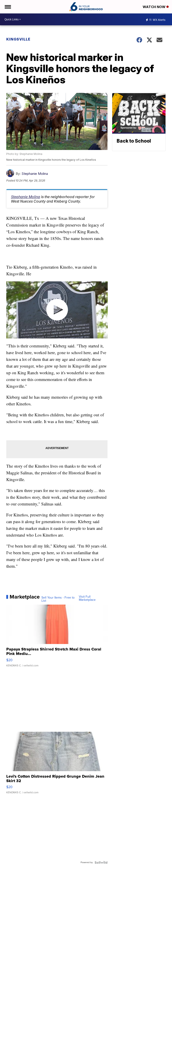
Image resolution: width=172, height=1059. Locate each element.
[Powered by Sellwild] (101, 862)
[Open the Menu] (7, 6)
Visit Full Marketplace (87, 598)
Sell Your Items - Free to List (58, 599)
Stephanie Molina (35, 173)
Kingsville (18, 39)
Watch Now (154, 7)
